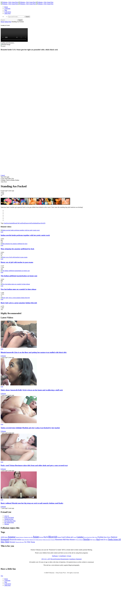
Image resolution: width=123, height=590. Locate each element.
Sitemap (6, 524)
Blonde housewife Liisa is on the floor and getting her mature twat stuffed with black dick (34, 352)
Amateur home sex (20, 537)
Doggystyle (27, 223)
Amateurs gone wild (28, 537)
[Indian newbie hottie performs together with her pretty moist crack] (20, 230)
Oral (91, 539)
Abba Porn (7, 13)
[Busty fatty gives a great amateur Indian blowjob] (15, 297)
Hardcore (114, 537)
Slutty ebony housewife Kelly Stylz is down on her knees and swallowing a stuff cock (32, 390)
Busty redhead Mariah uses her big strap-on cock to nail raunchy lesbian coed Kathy (32, 503)
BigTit (46, 537)
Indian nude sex (39, 539)
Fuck (32, 223)
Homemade (5, 539)
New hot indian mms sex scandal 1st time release (18, 289)
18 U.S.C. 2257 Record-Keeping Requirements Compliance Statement (61, 559)
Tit (44, 223)
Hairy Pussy (107, 537)
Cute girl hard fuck (88, 537)
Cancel (3, 175)
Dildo (93, 537)
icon (2, 232)
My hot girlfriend (79, 539)
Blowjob (52, 536)
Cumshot (80, 537)
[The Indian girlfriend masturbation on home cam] (15, 270)
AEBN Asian (4, 537)
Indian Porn (8, 21)
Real (98, 539)
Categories (7, 8)
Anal (5, 223)
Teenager (12, 542)
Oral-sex (94, 539)
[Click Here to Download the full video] (35, 204)
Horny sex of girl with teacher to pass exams (17, 262)
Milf (64, 539)
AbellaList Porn (8, 519)
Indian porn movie (47, 539)
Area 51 (6, 516)
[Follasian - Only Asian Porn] (27, 2)
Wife (28, 542)
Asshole (11, 223)
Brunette (59, 537)
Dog (23, 223)
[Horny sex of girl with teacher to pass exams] (14, 257)
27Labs (69, 556)
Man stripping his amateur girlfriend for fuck (17, 249)
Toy (25, 542)
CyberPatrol (62, 556)
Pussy (39, 223)
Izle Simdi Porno (9, 522)
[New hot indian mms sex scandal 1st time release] (15, 284)
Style (42, 223)
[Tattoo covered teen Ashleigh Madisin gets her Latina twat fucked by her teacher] (19, 422)
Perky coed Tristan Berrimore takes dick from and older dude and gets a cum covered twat (34, 465)
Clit (18, 223)
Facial (96, 537)
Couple (74, 537)
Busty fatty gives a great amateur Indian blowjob (19, 303)
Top (2, 576)
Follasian (3, 356)
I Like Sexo (7, 12)
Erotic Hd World (9, 517)
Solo (107, 539)
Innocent (53, 539)
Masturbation (59, 539)
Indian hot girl (32, 539)
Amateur (11, 537)
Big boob (41, 537)
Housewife (13, 539)
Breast (15, 223)
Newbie (86, 539)
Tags (5, 10)
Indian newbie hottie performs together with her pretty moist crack (25, 235)
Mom (68, 539)
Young (33, 542)
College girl (69, 537)
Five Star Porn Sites (10, 521)
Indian (36, 223)
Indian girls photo (25, 539)
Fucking (100, 537)
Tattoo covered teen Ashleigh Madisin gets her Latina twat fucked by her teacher (30, 428)
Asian (36, 536)
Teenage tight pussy (20, 542)
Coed (63, 537)
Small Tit (102, 539)
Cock (20, 223)
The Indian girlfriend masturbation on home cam (19, 276)
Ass (7, 223)
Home (6, 7)
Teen (7, 542)
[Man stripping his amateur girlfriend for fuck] (14, 243)
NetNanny (55, 556)
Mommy (72, 539)
